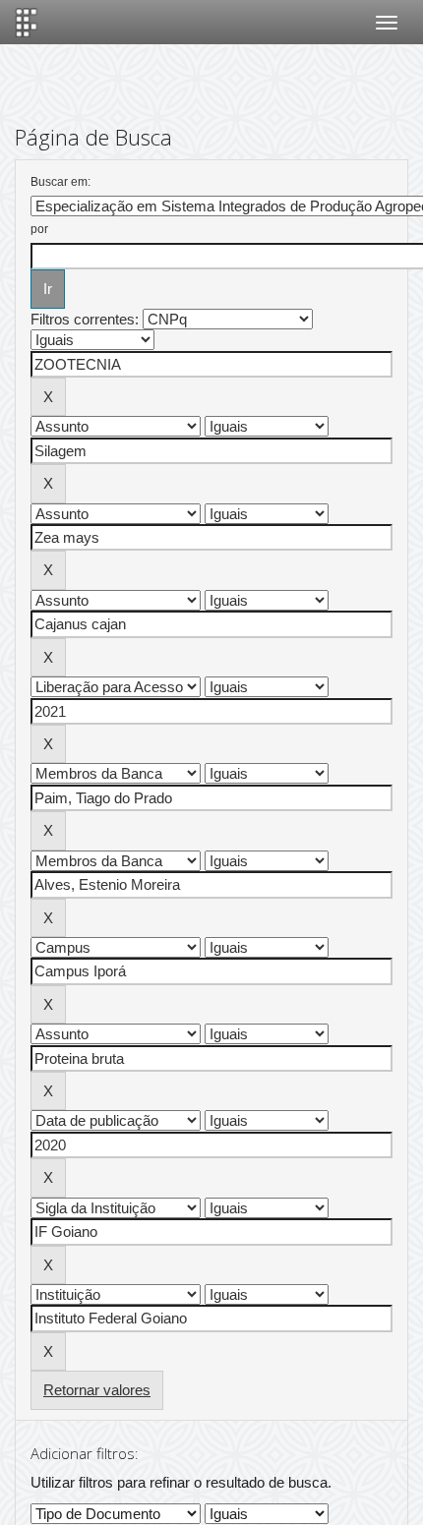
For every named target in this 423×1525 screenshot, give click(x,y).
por (39, 229)
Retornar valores (97, 1389)
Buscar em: (60, 182)
